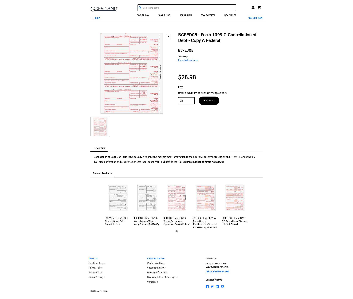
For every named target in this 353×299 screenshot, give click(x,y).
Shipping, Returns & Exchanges (162, 277)
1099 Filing (164, 15)
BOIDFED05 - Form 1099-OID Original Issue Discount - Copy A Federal (234, 221)
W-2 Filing (143, 15)
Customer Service (156, 258)
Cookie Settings (96, 277)
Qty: (180, 87)
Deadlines (230, 15)
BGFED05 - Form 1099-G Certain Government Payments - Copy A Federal (176, 221)
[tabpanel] (118, 203)
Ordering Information (157, 272)
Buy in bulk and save (188, 60)
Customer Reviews (156, 267)
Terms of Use (95, 272)
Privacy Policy (96, 267)
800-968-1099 (255, 18)
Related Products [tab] (102, 173)
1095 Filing (186, 15)
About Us (93, 258)
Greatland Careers (97, 263)
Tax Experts (208, 15)
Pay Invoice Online (156, 263)
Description (99, 148)
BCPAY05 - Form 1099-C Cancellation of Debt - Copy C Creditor (116, 221)
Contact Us (152, 282)
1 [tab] (177, 231)
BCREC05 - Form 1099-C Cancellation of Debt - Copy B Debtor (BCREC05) (146, 221)
